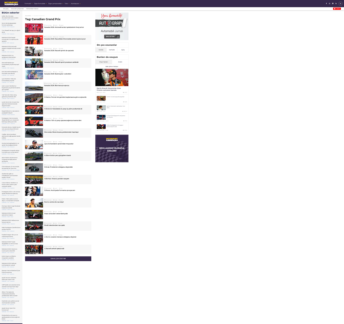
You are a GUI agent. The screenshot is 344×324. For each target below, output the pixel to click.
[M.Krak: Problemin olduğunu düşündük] (34, 168)
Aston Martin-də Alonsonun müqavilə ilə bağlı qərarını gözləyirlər (9, 159)
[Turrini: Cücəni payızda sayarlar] (101, 98)
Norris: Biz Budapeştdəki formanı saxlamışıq (9, 24)
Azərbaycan (75, 3)
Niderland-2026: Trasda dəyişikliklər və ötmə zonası (10, 242)
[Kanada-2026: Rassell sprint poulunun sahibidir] (34, 63)
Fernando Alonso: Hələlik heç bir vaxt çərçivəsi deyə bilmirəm (11, 128)
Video (338, 8)
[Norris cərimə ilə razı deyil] (34, 203)
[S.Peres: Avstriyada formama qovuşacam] (34, 191)
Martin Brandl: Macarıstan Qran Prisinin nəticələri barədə (109, 89)
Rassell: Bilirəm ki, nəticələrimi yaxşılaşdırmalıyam (10, 112)
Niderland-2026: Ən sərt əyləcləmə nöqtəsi (8, 214)
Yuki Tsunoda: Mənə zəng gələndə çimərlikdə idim (9, 95)
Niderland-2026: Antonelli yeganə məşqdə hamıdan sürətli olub (11, 48)
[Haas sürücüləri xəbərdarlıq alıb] (34, 214)
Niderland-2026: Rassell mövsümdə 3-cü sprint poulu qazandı (10, 39)
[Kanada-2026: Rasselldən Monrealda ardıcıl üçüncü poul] (34, 39)
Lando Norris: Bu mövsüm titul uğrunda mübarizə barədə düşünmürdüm (10, 103)
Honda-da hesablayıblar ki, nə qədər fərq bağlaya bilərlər (10, 144)
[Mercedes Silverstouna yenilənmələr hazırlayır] (34, 133)
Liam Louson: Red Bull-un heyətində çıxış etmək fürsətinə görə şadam (11, 87)
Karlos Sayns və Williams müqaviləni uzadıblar (9, 257)
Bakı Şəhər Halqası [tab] (112, 66)
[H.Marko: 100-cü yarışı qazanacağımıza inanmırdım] (34, 121)
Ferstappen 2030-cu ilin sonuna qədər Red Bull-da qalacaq (11, 192)
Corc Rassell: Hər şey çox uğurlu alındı (11, 31)
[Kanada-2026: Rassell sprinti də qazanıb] (34, 51)
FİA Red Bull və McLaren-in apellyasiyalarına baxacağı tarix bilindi (11, 317)
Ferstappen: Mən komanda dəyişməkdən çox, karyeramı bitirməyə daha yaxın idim (10, 119)
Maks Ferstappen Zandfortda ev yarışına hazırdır (11, 228)
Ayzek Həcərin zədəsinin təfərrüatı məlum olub (9, 278)
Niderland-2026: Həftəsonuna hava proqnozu (10, 221)
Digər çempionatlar (55, 3)
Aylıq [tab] (123, 50)
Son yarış (5, 8)
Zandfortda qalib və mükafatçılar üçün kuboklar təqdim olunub (10, 175)
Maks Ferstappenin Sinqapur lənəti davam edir (115, 125)
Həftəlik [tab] (112, 50)
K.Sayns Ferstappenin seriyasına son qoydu (116, 116)
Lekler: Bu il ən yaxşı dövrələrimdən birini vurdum (10, 17)
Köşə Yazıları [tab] (103, 62)
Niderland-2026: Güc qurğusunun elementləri (9, 56)
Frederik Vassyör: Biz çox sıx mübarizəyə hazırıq (10, 235)
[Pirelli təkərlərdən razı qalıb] (34, 226)
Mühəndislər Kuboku (32, 8)
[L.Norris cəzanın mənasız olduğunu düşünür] (34, 237)
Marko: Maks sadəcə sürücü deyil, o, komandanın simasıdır (10, 199)
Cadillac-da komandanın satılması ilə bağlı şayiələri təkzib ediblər (11, 136)
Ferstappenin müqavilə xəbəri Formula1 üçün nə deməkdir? (10, 151)
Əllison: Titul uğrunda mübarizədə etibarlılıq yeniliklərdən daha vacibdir (9, 293)
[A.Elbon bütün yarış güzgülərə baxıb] (34, 156)
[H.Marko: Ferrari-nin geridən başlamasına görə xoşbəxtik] (34, 98)
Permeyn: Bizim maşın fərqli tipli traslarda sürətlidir (11, 207)
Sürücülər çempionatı (17, 8)
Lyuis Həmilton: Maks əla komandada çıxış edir (9, 79)
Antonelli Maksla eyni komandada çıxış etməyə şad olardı (10, 64)
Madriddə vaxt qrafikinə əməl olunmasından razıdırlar (10, 301)
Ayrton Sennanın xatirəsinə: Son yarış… (116, 106)
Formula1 (28, 3)
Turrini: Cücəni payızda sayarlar (115, 96)
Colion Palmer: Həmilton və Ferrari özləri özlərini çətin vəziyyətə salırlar (10, 184)
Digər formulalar (39, 3)
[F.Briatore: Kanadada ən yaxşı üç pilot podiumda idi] (34, 109)
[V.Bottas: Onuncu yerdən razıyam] (34, 179)
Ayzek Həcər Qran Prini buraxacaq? (8, 309)
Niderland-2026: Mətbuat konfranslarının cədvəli (9, 264)
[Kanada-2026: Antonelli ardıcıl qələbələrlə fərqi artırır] (34, 28)
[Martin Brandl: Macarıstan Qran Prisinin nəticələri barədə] (111, 77)
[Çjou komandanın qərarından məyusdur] (34, 144)
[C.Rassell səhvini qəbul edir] (34, 249)
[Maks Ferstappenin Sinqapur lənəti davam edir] (101, 126)
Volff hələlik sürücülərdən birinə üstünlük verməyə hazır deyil (11, 285)
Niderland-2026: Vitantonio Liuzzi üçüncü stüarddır (9, 250)
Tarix (66, 3)
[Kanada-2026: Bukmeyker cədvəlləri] (34, 74)
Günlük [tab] (101, 50)
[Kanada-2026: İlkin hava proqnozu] (34, 86)
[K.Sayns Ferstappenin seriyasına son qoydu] (101, 117)
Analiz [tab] (120, 62)
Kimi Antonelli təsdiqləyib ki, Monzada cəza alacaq (10, 72)
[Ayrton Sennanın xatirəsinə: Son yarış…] (101, 107)
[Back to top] (339, 319)
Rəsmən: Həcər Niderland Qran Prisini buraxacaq (11, 271)
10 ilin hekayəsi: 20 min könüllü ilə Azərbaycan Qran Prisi (10, 167)
